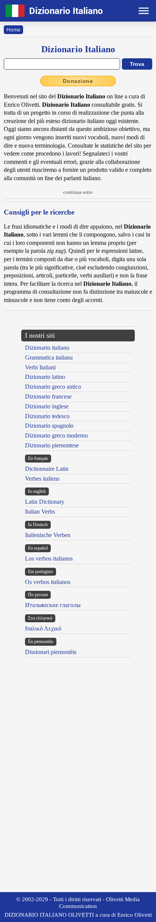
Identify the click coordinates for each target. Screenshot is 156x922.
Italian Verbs (40, 511)
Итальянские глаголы (53, 605)
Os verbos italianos (47, 582)
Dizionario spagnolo (49, 425)
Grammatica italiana (49, 357)
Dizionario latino (45, 377)
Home (13, 29)
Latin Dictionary (44, 501)
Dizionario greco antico (53, 386)
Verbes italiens (42, 478)
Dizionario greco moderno (56, 435)
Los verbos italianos (49, 558)
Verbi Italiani (40, 367)
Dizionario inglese (47, 406)
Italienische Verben (47, 535)
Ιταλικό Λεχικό (43, 628)
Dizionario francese (48, 396)
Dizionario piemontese (52, 445)
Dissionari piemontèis (50, 652)
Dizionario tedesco (47, 416)
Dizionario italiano (47, 347)
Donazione (78, 81)
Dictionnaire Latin (47, 469)
